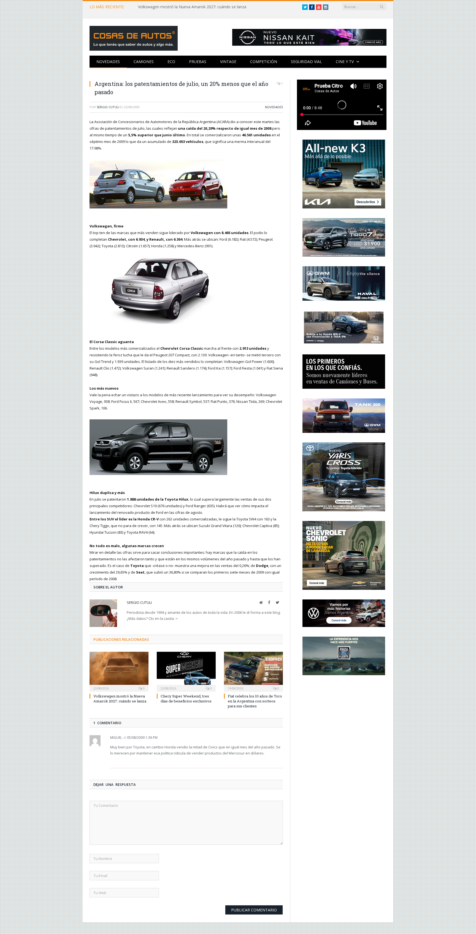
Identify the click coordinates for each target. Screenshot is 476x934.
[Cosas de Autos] (134, 37)
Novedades (108, 61)
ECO (171, 61)
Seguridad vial (306, 61)
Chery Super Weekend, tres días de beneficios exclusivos (186, 699)
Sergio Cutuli (108, 107)
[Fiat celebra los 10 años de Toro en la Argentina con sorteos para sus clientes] (253, 671)
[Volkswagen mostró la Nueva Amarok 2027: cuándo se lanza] (119, 671)
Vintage (228, 61)
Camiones (144, 61)
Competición (263, 61)
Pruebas (197, 61)
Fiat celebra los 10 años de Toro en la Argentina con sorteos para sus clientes (255, 701)
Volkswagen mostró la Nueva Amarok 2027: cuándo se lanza (192, 6)
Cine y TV (345, 61)
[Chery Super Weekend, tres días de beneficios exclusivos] (186, 671)
